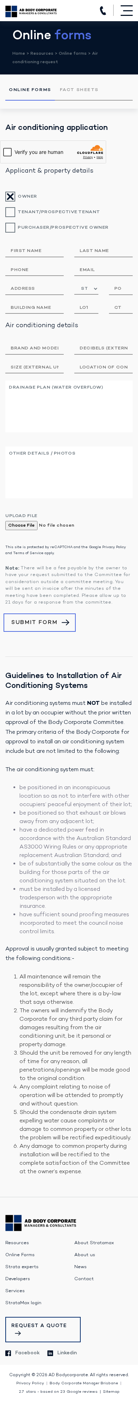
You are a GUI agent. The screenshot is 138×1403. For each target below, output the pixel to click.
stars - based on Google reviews (58, 1392)
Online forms (73, 53)
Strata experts (22, 1267)
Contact (84, 1279)
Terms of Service (28, 553)
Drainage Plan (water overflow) (56, 387)
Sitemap (111, 1392)
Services (15, 1291)
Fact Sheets (79, 90)
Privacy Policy (114, 547)
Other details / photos (42, 453)
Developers (17, 1279)
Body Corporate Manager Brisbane (84, 1383)
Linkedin (67, 1353)
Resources (41, 53)
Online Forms (30, 90)
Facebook (27, 1353)
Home (18, 53)
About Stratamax (94, 1243)
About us (84, 1255)
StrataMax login (23, 1303)
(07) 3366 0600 (103, 10)
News (80, 1267)
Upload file (21, 516)
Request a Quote (39, 1326)
